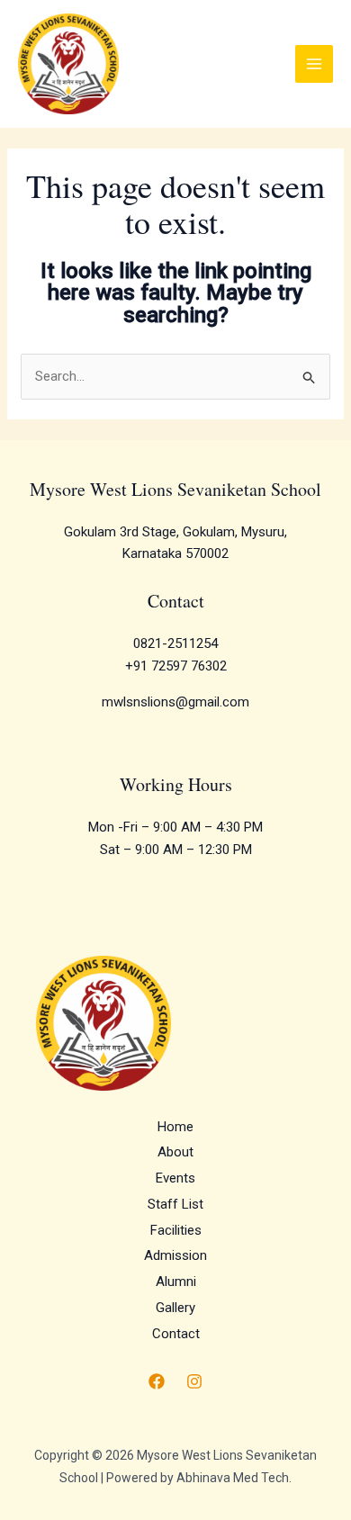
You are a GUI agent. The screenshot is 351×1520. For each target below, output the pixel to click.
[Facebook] (156, 1381)
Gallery (175, 1308)
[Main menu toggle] (314, 64)
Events (175, 1178)
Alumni (176, 1281)
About (176, 1152)
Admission (175, 1255)
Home (176, 1127)
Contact (176, 1334)
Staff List (175, 1204)
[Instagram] (194, 1381)
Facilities (176, 1230)
